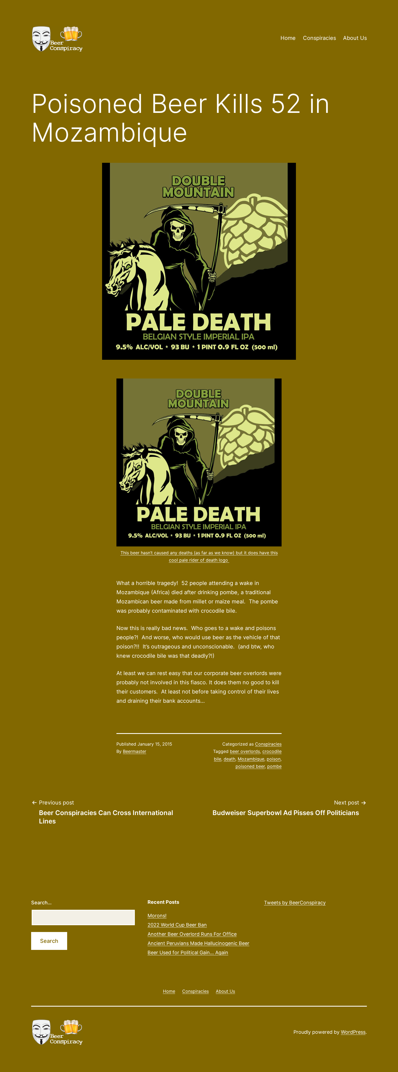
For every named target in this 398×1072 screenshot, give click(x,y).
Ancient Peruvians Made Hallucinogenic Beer (198, 943)
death (229, 759)
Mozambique (251, 759)
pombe (274, 766)
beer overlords (245, 751)
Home (288, 38)
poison (273, 759)
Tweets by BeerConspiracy (295, 902)
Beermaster (134, 751)
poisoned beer (250, 766)
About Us (355, 38)
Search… (41, 902)
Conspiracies (319, 38)
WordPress (353, 1032)
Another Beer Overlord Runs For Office (192, 934)
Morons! (157, 915)
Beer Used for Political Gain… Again (188, 952)
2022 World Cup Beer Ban (177, 925)
